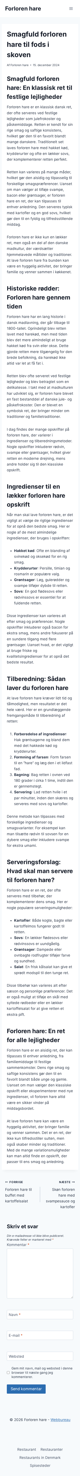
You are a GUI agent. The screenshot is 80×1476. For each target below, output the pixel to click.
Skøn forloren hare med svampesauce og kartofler (60, 1194)
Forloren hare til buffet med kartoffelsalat (18, 1191)
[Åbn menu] (71, 8)
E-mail (16, 1335)
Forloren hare (19, 65)
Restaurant (26, 1449)
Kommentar (18, 1245)
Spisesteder (40, 1465)
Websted (16, 1356)
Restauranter (52, 1449)
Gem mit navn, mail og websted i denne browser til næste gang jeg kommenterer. (42, 1372)
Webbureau (60, 1420)
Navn (15, 1315)
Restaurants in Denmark (40, 1457)
